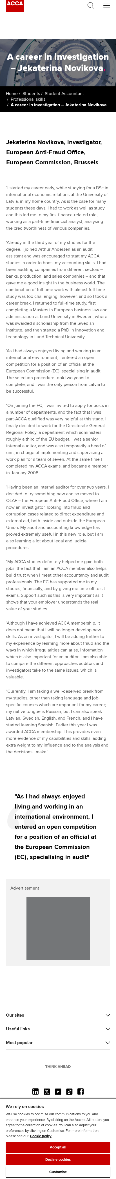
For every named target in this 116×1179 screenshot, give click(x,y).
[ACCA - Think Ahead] (15, 11)
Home (12, 93)
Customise (58, 1172)
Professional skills (28, 99)
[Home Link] (58, 1066)
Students (31, 93)
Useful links (18, 1029)
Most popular (19, 1043)
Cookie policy (41, 1136)
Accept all (58, 1147)
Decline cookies (58, 1159)
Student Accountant (64, 93)
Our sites (15, 1015)
